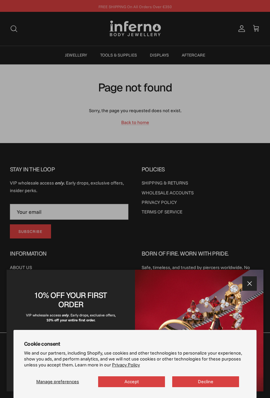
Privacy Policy (126, 365)
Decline (205, 382)
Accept (131, 382)
